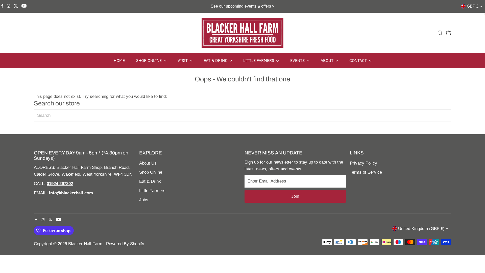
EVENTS (298, 60)
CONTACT (358, 60)
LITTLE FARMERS (259, 60)
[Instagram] (9, 6)
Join (295, 196)
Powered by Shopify (125, 243)
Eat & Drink (150, 181)
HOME (119, 60)
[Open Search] (440, 33)
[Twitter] (16, 6)
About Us (148, 163)
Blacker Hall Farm (85, 243)
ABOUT (327, 60)
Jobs (143, 199)
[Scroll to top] (475, 259)
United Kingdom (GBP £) (421, 228)
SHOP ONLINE (149, 60)
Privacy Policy (363, 163)
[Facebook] (2, 6)
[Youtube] (24, 6)
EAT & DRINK (216, 60)
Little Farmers (152, 190)
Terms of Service (366, 172)
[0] (448, 33)
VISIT (183, 60)
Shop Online (150, 172)
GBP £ (473, 6)
